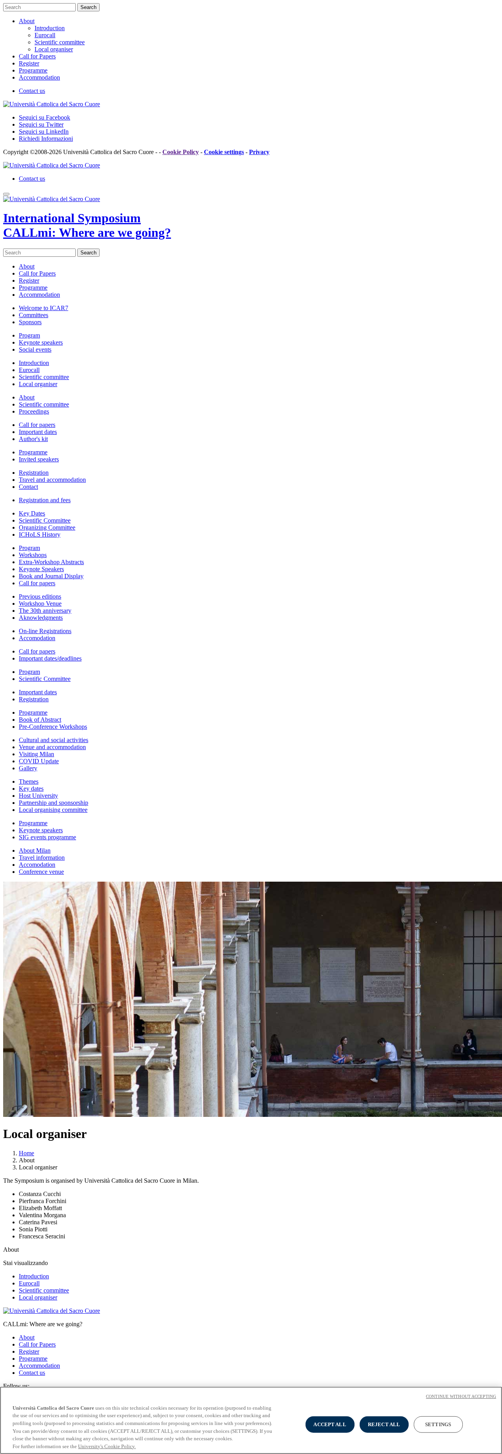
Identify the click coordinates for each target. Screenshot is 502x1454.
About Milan (35, 850)
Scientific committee (60, 42)
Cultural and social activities (53, 740)
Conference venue (41, 871)
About (27, 21)
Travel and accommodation (52, 479)
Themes (28, 781)
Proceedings (34, 411)
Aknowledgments (41, 617)
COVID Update (39, 761)
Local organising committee (53, 809)
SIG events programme (47, 837)
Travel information (42, 857)
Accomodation (37, 638)
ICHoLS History (39, 534)
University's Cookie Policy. (107, 1446)
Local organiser (54, 49)
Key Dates (32, 513)
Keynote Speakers (41, 569)
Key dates (31, 788)
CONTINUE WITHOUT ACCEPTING (461, 1396)
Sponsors (30, 322)
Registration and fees (45, 500)
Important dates (38, 431)
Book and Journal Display (51, 576)
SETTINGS (438, 1424)
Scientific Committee (45, 520)
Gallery (28, 768)
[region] (251, 1420)
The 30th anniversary (45, 610)
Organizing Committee (47, 527)
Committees (33, 315)
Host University (38, 795)
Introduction (50, 28)
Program (29, 335)
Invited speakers (39, 459)
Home (26, 1153)
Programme (33, 70)
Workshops (33, 555)
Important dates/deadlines (50, 658)
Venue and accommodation (52, 747)
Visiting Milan (36, 754)
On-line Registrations (45, 631)
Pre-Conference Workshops (53, 726)
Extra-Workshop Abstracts (51, 562)
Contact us (32, 90)
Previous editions (40, 596)
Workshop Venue (40, 603)
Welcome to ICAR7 (43, 308)
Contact (28, 486)
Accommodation (39, 77)
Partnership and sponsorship (53, 802)
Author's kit (33, 439)
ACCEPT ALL (329, 1424)
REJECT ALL (384, 1424)
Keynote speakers (41, 342)
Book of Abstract (40, 719)
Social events (35, 349)
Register (29, 63)
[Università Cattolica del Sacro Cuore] (51, 104)
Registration (34, 472)
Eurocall (45, 35)
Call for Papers (37, 56)
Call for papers (37, 424)
